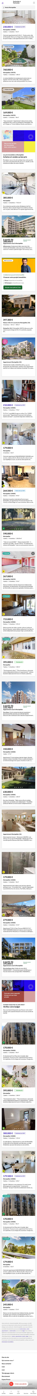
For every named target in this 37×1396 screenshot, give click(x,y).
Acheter (4, 1393)
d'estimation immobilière (7, 1341)
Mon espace (33, 1393)
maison (13, 1336)
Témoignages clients (8, 1373)
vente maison (23, 1329)
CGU (3, 1367)
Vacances (26, 1393)
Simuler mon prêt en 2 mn (13, 287)
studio (23, 1336)
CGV (3, 1370)
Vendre (11, 1393)
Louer (18, 1393)
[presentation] (3, 13)
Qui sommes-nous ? (8, 1360)
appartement (19, 1336)
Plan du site (5, 1357)
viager (23, 1330)
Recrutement (6, 1376)
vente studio (13, 1330)
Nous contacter (6, 1363)
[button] (15, 21)
